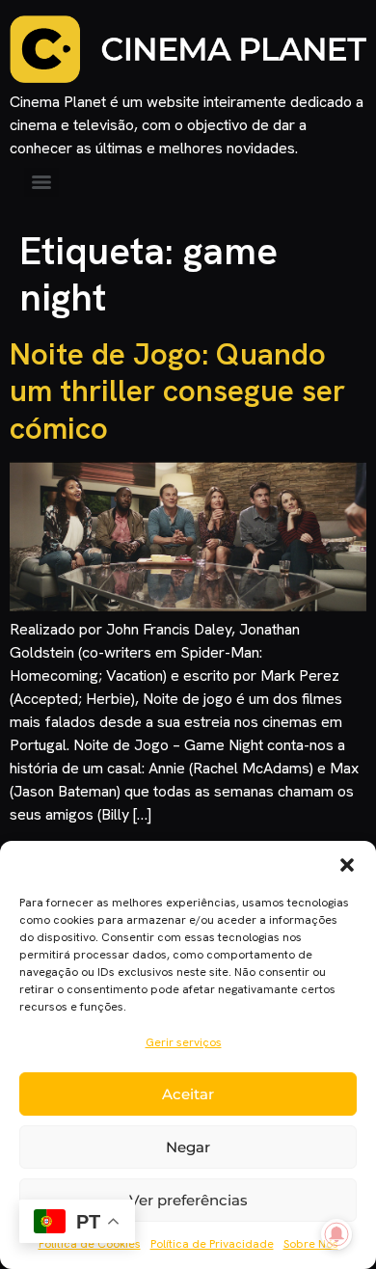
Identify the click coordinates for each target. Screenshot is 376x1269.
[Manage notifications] (336, 1234)
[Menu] (41, 182)
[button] (347, 865)
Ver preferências (188, 1200)
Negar (188, 1147)
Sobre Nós (310, 1244)
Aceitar (188, 1094)
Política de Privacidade (212, 1244)
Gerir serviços (184, 1042)
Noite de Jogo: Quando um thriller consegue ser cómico (177, 391)
